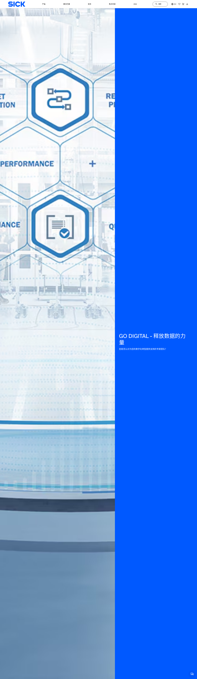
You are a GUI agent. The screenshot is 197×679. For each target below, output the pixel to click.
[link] (16, 4)
